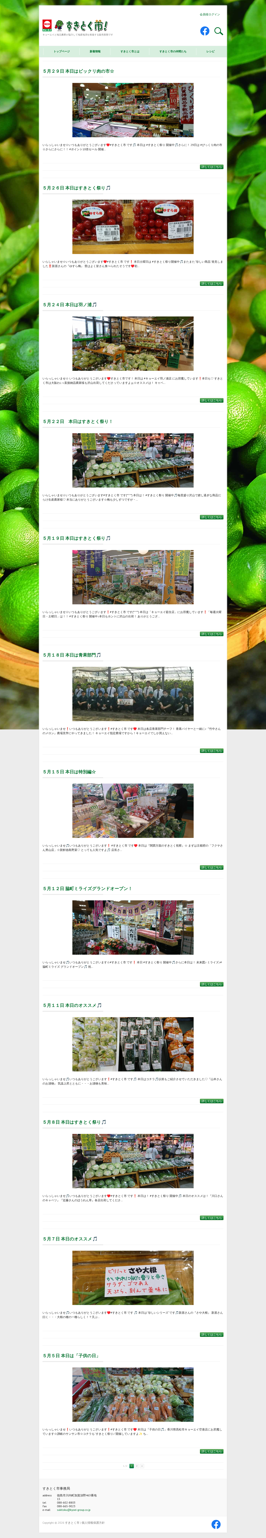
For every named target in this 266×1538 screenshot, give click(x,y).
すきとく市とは (130, 51)
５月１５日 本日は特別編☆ (69, 771)
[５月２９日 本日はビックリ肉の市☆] (133, 110)
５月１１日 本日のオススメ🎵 (72, 1005)
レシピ (210, 51)
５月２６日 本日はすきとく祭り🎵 (77, 187)
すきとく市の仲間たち (173, 51)
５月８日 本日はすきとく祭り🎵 (75, 1122)
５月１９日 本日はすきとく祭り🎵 (77, 538)
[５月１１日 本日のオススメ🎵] (133, 1044)
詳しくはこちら (212, 167)
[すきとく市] (78, 26)
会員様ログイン (210, 14)
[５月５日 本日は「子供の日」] (133, 1394)
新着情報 (95, 51)
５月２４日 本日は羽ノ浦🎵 (70, 304)
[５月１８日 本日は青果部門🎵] (133, 694)
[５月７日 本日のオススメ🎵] (133, 1278)
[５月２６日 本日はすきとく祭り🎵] (133, 227)
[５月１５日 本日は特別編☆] (133, 811)
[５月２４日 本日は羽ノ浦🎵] (133, 343)
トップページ (62, 51)
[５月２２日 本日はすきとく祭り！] (133, 460)
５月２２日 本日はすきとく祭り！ (78, 421)
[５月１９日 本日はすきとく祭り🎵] (133, 577)
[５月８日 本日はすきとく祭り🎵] (133, 1161)
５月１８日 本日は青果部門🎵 (72, 654)
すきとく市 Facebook (207, 30)
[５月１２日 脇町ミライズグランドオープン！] (133, 927)
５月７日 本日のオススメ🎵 (70, 1238)
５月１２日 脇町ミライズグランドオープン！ (87, 888)
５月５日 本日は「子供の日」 (71, 1355)
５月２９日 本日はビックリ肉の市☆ (78, 71)
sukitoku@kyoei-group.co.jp (73, 1510)
